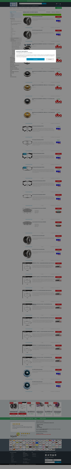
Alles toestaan (35, 59)
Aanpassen (50, 59)
